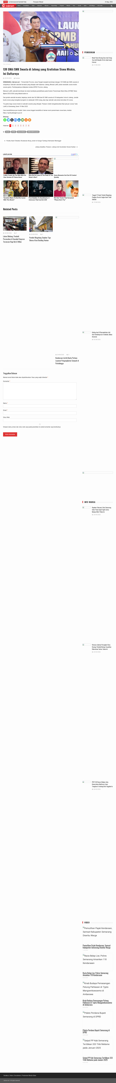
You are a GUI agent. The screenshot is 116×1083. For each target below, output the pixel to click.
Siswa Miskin (21, 132)
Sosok (79, 5)
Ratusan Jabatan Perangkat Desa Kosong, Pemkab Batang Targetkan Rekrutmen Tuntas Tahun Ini (101, 647)
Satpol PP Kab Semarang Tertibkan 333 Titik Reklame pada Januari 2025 (98, 1058)
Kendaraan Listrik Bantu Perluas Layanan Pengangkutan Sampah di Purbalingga (67, 361)
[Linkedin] (19, 120)
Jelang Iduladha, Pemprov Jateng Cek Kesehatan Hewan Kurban (55, 147)
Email (5, 410)
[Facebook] (15, 120)
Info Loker (100, 5)
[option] (26, 2)
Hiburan (46, 5)
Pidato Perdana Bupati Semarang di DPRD (96, 1031)
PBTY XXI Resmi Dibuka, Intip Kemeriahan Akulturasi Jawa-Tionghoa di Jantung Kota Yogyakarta (102, 784)
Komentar (6, 381)
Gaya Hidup (54, 5)
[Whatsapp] (4, 120)
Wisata (68, 5)
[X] (12, 120)
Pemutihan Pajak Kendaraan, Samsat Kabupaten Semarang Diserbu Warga (97, 946)
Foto (74, 5)
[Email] (22, 120)
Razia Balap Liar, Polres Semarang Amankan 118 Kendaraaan (95, 974)
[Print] (26, 120)
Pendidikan (26, 5)
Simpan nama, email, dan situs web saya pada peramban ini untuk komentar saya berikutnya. (32, 427)
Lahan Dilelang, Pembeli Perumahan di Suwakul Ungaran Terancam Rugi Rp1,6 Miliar (14, 239)
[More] (29, 120)
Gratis (7, 132)
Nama (5, 403)
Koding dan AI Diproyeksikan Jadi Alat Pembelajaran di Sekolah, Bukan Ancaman (102, 334)
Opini (85, 5)
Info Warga (92, 5)
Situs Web (6, 417)
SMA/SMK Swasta (33, 132)
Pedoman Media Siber (29, 1075)
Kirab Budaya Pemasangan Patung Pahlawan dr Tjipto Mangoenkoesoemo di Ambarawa (97, 1002)
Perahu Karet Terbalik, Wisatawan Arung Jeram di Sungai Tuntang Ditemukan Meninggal (33, 141)
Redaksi (17, 78)
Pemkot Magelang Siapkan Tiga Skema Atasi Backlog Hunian (40, 239)
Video (33, 5)
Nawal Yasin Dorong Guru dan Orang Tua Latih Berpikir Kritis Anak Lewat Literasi (102, 60)
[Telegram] (8, 120)
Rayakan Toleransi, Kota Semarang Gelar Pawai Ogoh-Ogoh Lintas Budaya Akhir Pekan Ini (101, 509)
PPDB (13, 132)
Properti (62, 5)
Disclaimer (17, 1075)
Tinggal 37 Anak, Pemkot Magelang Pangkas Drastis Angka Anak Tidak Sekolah (101, 197)
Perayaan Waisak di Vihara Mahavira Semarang (23, 2)
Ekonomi (39, 5)
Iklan (11, 1075)
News (19, 5)
